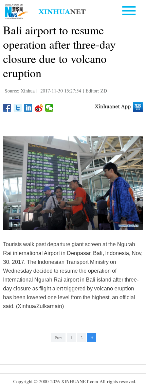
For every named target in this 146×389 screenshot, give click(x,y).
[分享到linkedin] (28, 108)
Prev (58, 337)
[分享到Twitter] (18, 108)
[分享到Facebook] (7, 108)
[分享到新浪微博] (39, 108)
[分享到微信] (49, 108)
